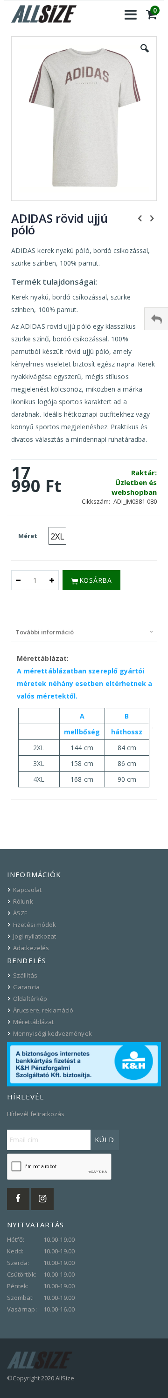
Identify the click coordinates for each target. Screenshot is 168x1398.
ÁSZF (20, 913)
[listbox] (59, 537)
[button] (144, 55)
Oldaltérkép (30, 998)
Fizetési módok (34, 924)
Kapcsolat (27, 889)
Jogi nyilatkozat (34, 936)
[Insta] (42, 1199)
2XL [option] (57, 536)
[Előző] (140, 217)
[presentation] (84, 632)
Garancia (26, 987)
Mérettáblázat (33, 1022)
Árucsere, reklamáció (43, 1010)
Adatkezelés (31, 948)
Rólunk (23, 901)
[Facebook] (18, 1199)
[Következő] (152, 217)
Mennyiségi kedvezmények (52, 1033)
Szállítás (25, 975)
